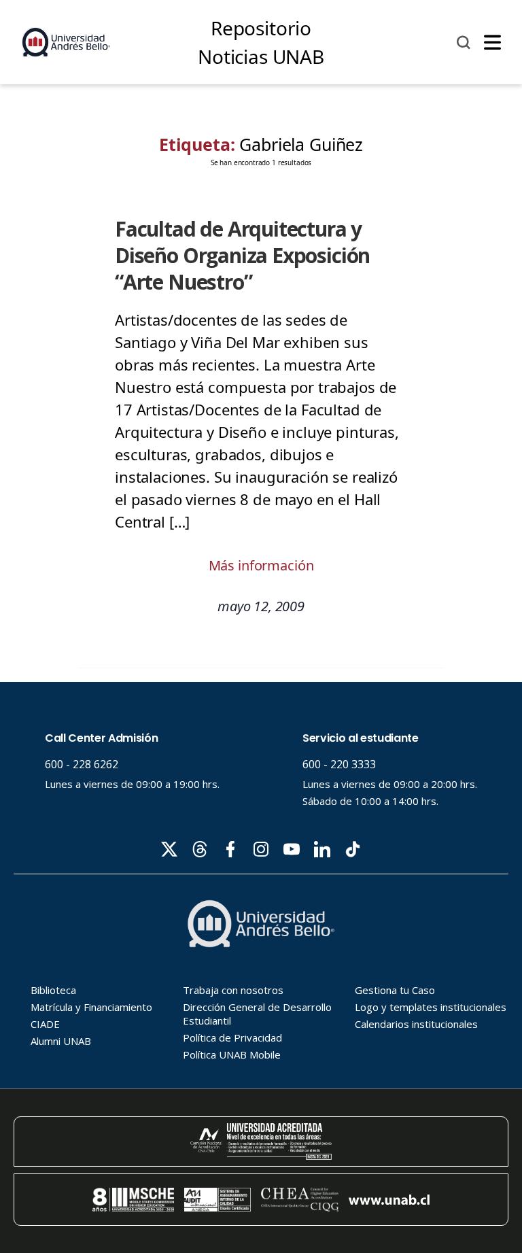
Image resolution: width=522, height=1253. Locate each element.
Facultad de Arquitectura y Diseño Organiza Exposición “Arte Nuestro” (242, 255)
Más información (261, 565)
